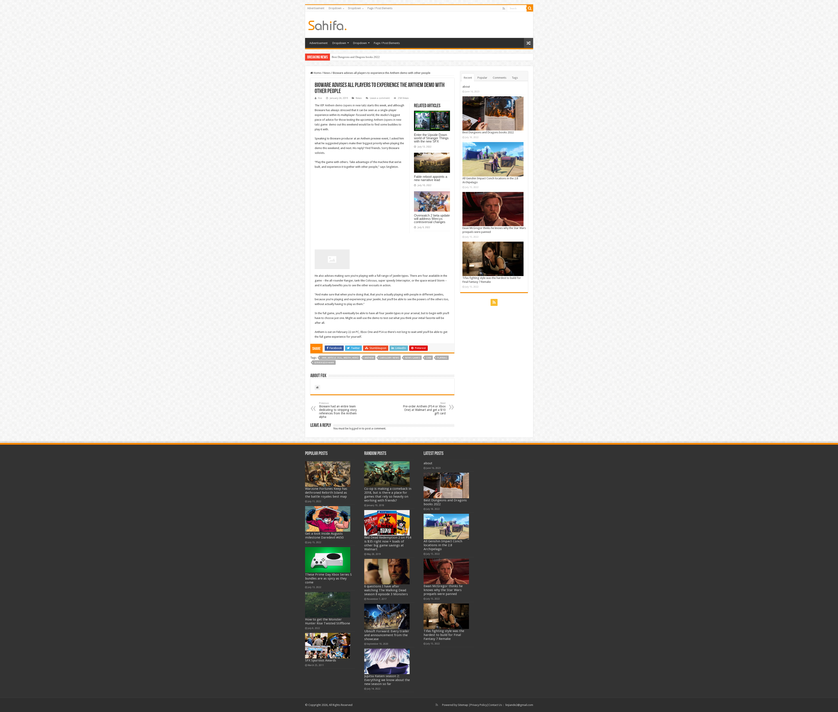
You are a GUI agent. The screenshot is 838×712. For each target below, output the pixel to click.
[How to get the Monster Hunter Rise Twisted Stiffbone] (327, 604)
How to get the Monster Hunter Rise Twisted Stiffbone (327, 621)
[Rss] (503, 8)
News (326, 73)
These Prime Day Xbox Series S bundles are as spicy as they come (328, 578)
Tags (515, 77)
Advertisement (315, 8)
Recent (468, 77)
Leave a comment (380, 98)
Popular (482, 77)
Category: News (389, 357)
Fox (320, 98)
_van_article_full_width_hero (340, 357)
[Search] (530, 8)
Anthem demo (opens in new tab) (345, 105)
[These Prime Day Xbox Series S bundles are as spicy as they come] (327, 560)
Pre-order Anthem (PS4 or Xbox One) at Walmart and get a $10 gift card (424, 408)
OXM (428, 357)
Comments (499, 77)
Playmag (442, 357)
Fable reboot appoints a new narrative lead (430, 178)
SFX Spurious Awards (320, 660)
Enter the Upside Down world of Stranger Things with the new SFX (431, 138)
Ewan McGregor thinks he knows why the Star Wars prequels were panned (443, 590)
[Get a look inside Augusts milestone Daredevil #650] (327, 519)
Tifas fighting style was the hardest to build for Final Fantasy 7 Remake (444, 635)
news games (412, 357)
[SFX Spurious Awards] (327, 645)
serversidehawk (324, 362)
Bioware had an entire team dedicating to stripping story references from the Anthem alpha (338, 410)
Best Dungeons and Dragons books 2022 (488, 132)
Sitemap (463, 705)
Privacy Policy (478, 705)
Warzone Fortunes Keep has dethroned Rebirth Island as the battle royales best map (326, 492)
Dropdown (335, 8)
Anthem (369, 357)
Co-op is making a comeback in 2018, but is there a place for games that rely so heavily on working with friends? (387, 494)
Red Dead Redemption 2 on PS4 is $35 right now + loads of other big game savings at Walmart (387, 543)
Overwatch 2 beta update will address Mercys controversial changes (432, 219)
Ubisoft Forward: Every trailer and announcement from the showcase (386, 635)
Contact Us (495, 705)
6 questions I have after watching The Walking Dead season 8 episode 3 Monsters (386, 590)
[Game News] (327, 24)
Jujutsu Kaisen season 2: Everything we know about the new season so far (387, 680)
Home (317, 73)
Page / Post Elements (379, 8)
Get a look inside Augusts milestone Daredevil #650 (324, 535)
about (466, 86)
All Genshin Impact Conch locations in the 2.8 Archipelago (367, 57)
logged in (355, 428)
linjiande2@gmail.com (519, 705)
